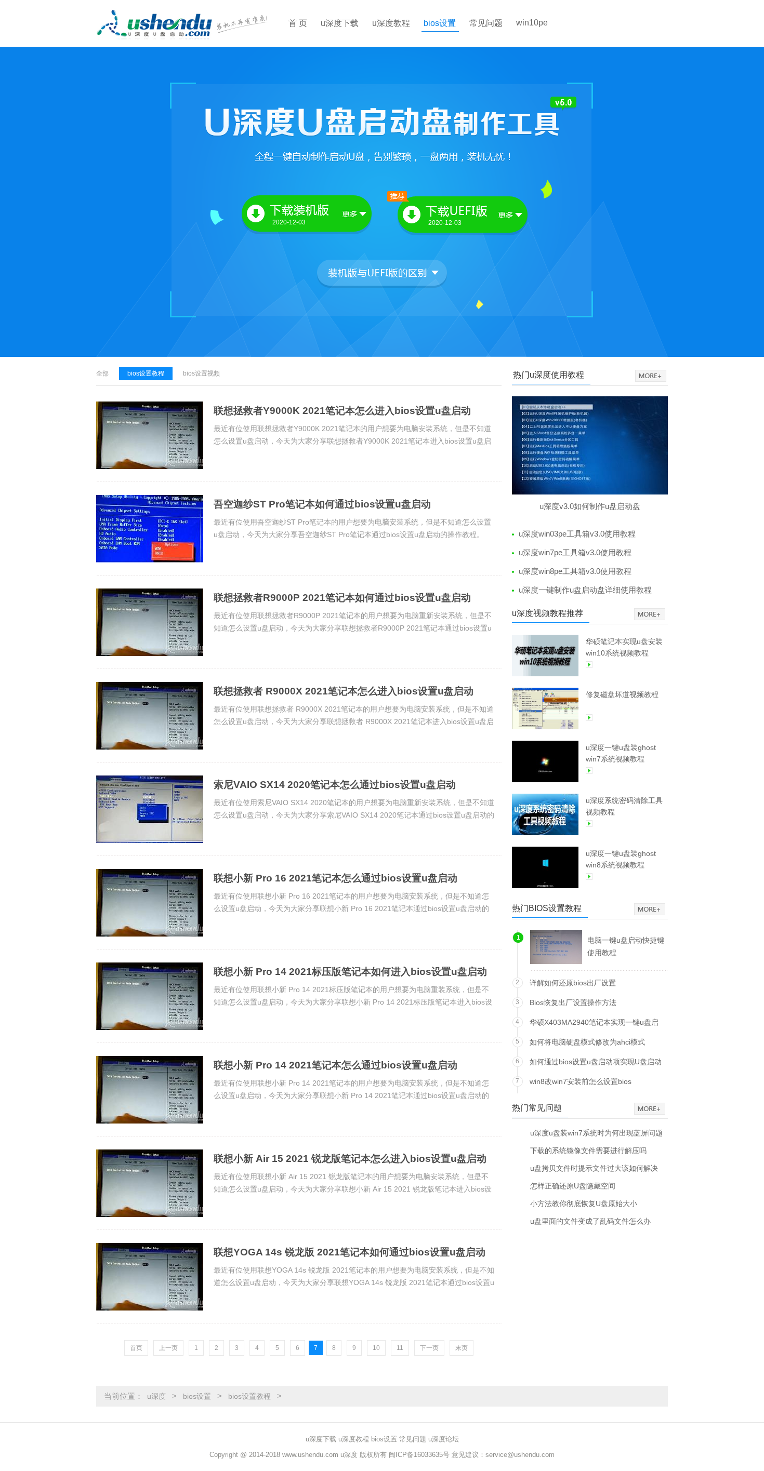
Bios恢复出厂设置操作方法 (573, 1002)
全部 (102, 373)
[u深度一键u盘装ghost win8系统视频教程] (545, 867)
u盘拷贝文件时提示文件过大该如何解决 (594, 1168)
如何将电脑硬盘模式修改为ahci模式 (587, 1042)
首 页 (297, 23)
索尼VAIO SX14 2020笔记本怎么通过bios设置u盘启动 (335, 784)
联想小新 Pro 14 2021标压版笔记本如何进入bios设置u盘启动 (350, 971)
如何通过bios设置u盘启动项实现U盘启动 (596, 1062)
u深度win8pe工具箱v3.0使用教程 (575, 571)
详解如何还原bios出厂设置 (573, 983)
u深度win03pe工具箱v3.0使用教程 (577, 533)
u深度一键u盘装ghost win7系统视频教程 (621, 753)
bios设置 (440, 23)
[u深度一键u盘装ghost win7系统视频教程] (545, 761)
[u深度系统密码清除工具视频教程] (545, 814)
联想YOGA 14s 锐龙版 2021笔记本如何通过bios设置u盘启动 (349, 1252)
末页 (461, 1348)
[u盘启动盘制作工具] (191, 23)
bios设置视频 (201, 373)
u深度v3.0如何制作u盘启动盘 (589, 506)
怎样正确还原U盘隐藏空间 (572, 1185)
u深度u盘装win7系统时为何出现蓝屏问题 (596, 1132)
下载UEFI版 (453, 215)
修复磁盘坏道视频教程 (622, 694)
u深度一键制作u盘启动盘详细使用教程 (585, 589)
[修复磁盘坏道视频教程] (545, 708)
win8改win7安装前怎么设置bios (580, 1081)
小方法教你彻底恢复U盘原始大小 (583, 1203)
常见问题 (486, 23)
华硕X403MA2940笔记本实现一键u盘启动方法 (594, 1024)
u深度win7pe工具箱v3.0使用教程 (575, 552)
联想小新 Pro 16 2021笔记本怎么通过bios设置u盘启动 (335, 878)
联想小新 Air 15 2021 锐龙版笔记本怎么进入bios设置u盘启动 (350, 1158)
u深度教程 (391, 23)
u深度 (156, 1396)
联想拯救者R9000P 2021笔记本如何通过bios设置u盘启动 (342, 597)
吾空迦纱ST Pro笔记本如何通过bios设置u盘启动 (322, 504)
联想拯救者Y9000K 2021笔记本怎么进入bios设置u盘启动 (342, 410)
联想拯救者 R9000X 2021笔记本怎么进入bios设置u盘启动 (343, 691)
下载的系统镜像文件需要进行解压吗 (588, 1150)
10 (376, 1348)
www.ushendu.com (310, 1455)
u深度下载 (340, 23)
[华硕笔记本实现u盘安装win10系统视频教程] (545, 655)
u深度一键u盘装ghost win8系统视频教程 (621, 859)
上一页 (168, 1348)
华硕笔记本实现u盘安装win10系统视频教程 (624, 647)
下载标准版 (308, 214)
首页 (136, 1348)
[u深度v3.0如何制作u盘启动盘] (590, 445)
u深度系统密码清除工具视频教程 (624, 806)
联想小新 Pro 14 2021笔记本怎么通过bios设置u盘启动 (335, 1065)
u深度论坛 (443, 1439)
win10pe (532, 22)
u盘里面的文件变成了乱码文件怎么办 (590, 1221)
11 (400, 1348)
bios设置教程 (145, 373)
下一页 (429, 1348)
